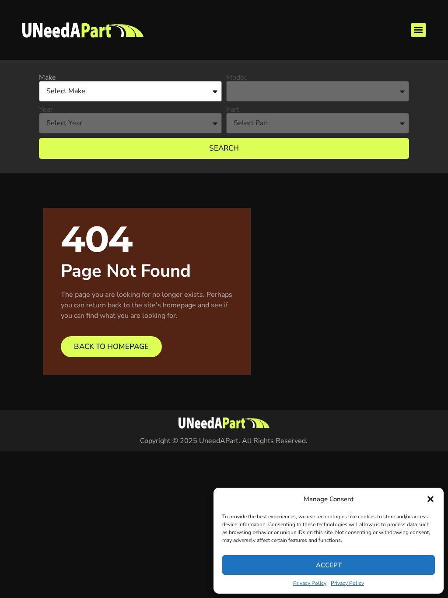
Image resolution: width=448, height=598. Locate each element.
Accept (329, 565)
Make (47, 77)
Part (232, 109)
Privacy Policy (309, 583)
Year (46, 109)
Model (236, 77)
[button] (430, 499)
